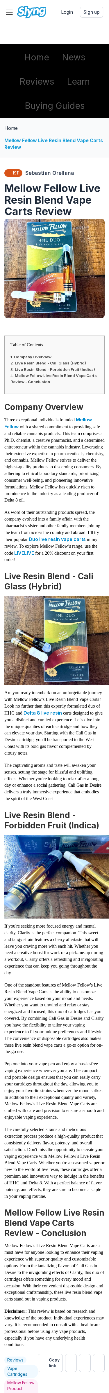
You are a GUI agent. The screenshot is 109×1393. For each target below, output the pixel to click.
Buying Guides (55, 105)
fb (85, 1363)
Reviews (36, 81)
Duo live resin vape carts (57, 539)
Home (36, 57)
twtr (71, 1363)
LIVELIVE (24, 553)
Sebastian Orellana (49, 173)
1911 (15, 172)
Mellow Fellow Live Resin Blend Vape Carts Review (53, 143)
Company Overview (32, 357)
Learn (78, 81)
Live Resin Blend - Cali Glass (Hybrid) (50, 363)
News (73, 57)
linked (99, 1363)
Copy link (54, 1362)
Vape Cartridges (17, 1371)
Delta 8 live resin (43, 713)
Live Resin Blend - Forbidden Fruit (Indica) (55, 369)
